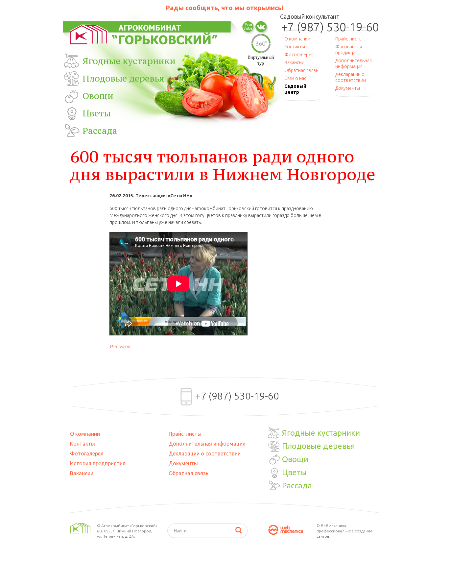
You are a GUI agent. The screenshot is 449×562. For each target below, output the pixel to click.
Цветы (97, 113)
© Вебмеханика (331, 526)
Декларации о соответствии (350, 77)
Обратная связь (301, 70)
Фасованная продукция (348, 49)
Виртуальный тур (261, 60)
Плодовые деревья (123, 78)
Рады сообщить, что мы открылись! (225, 8)
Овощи (98, 95)
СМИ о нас (295, 78)
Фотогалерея (299, 54)
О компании (297, 38)
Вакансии (294, 62)
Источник (119, 346)
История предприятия (98, 463)
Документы (347, 88)
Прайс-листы (349, 38)
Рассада (100, 130)
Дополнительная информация (353, 63)
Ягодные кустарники (129, 60)
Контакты (294, 46)
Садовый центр (295, 89)
